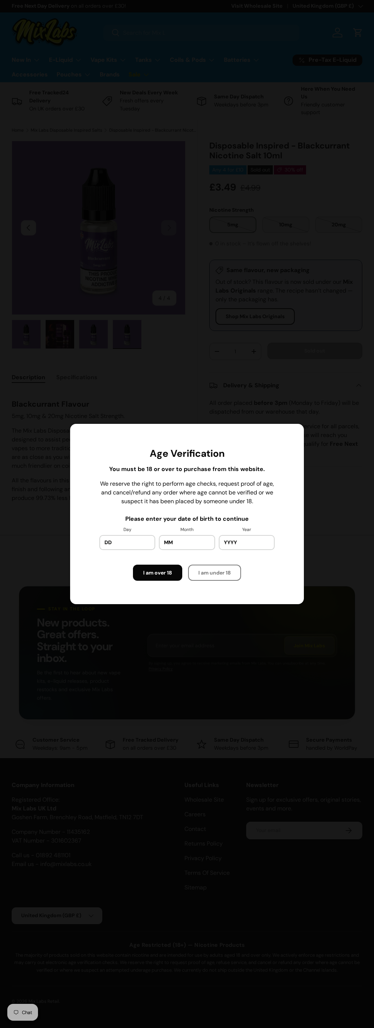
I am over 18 (157, 572)
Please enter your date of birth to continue (187, 519)
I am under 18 (214, 572)
